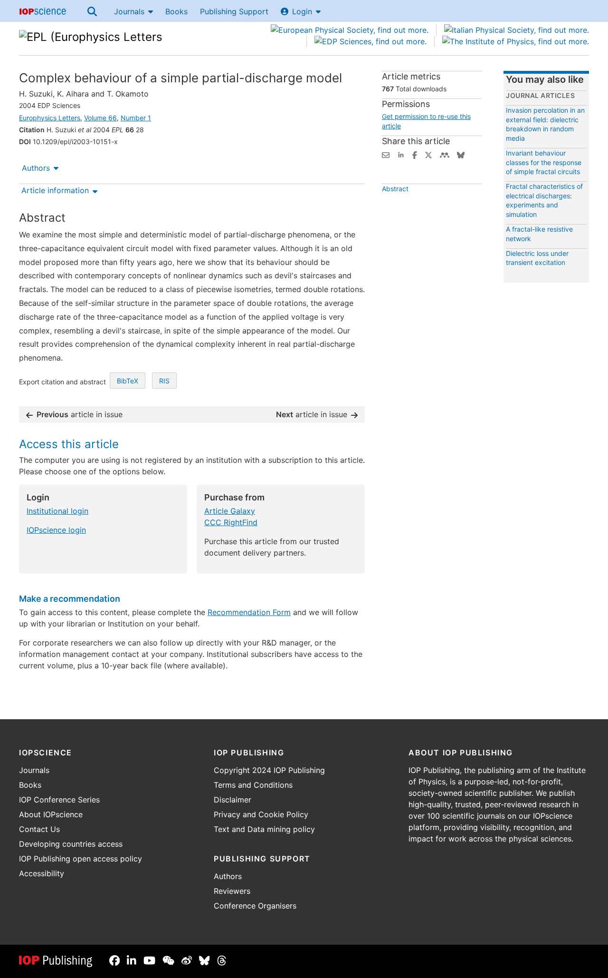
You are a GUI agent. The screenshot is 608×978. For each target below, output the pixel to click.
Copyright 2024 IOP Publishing (269, 770)
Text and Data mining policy (264, 829)
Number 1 (136, 118)
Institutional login (57, 511)
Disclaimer (232, 799)
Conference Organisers (255, 905)
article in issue (80, 414)
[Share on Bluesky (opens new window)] (461, 154)
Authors (36, 168)
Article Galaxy (229, 511)
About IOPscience (51, 814)
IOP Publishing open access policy (80, 858)
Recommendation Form (249, 612)
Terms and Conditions (253, 785)
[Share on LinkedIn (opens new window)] (401, 154)
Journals (129, 11)
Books (176, 11)
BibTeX (127, 381)
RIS (164, 381)
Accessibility (41, 873)
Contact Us (39, 829)
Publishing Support (234, 11)
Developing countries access (71, 844)
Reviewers (232, 891)
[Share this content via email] (386, 154)
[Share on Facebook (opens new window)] (414, 154)
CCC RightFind (230, 522)
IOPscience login (56, 530)
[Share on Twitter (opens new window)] (428, 154)
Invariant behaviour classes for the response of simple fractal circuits (543, 162)
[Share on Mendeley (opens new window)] (444, 154)
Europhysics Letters (49, 118)
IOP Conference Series (59, 799)
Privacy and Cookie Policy (261, 814)
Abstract (395, 189)
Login (302, 11)
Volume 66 (100, 118)
